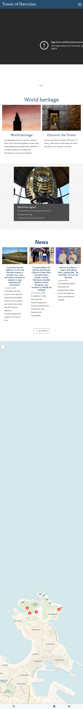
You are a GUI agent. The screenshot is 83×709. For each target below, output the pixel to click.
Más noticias (42, 331)
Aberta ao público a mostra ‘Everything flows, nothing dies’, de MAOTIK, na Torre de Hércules (68, 272)
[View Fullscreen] (3, 352)
